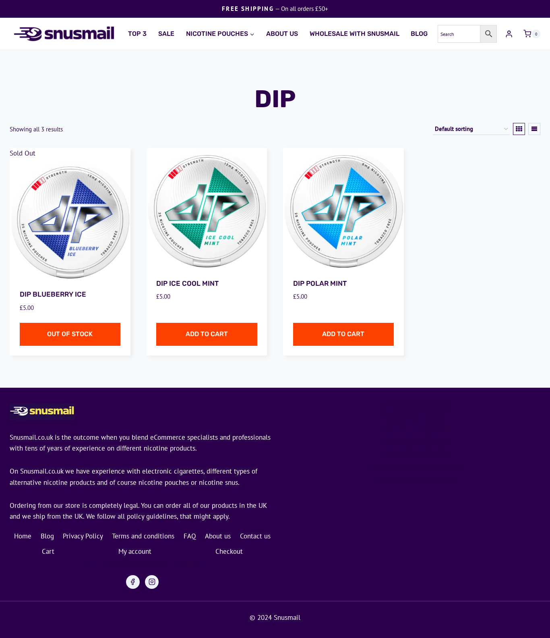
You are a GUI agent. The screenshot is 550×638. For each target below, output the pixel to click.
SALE (166, 33)
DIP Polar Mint (320, 283)
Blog (419, 33)
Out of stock (70, 334)
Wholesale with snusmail (354, 33)
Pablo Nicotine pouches (414, 430)
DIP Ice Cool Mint (187, 283)
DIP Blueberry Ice (53, 294)
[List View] (534, 129)
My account (134, 551)
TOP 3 (137, 33)
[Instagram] (152, 582)
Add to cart (207, 334)
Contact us (255, 536)
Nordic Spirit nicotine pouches (414, 467)
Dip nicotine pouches (414, 418)
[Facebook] (133, 582)
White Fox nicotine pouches (415, 480)
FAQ (190, 536)
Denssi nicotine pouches (415, 405)
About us (282, 33)
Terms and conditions (143, 536)
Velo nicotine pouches (414, 442)
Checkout (229, 551)
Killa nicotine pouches (414, 455)
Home (22, 536)
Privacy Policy (83, 536)
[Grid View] (519, 129)
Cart (48, 551)
